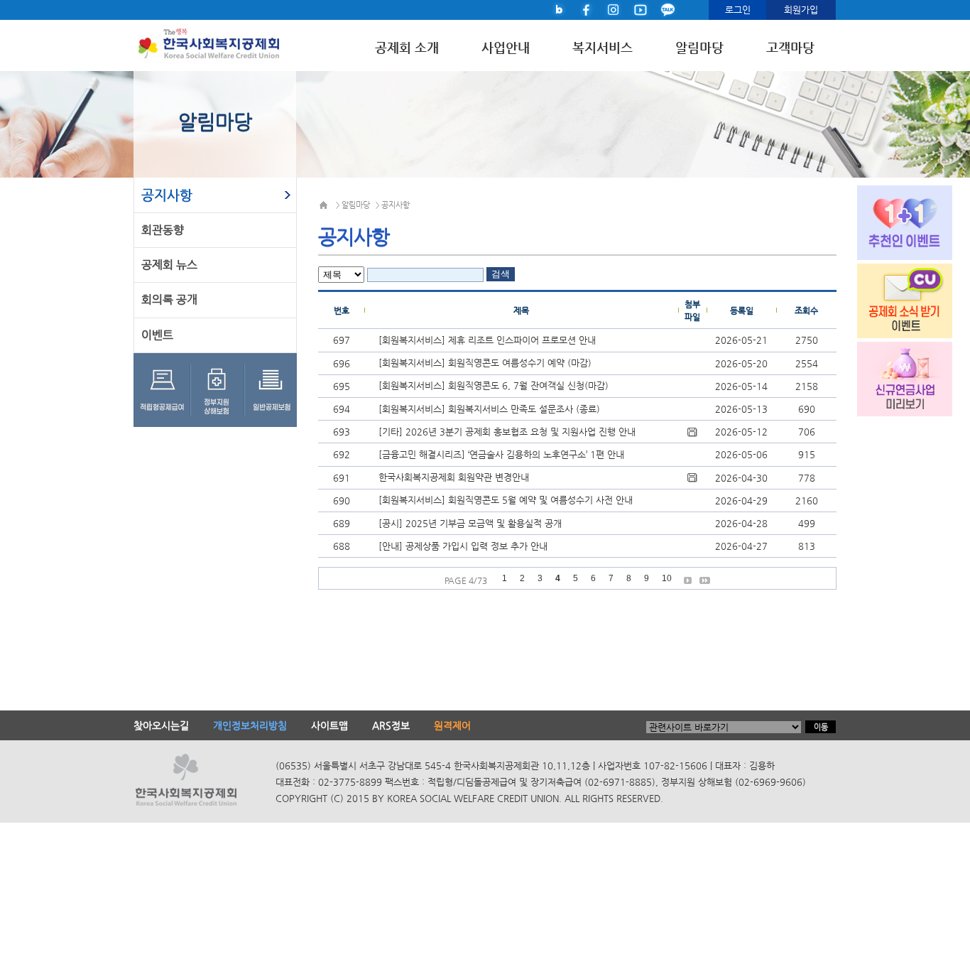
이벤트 (157, 335)
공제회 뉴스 (169, 264)
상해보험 (219, 390)
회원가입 (801, 9)
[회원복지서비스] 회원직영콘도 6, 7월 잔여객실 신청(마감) (493, 385)
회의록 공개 (169, 299)
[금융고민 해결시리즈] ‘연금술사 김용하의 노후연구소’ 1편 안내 (501, 454)
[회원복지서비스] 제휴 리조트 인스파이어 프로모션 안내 (487, 340)
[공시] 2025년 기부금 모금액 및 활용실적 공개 (470, 523)
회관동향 (162, 230)
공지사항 (166, 195)
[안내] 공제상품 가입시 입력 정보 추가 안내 (462, 546)
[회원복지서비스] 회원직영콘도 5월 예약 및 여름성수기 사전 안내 (505, 499)
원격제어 (452, 725)
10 (667, 578)
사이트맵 (329, 725)
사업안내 (505, 48)
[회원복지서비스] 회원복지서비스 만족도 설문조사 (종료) (489, 409)
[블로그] (559, 9)
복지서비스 (602, 48)
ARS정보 (391, 725)
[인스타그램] (613, 9)
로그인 (738, 9)
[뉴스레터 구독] (892, 299)
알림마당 (699, 48)
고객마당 (790, 48)
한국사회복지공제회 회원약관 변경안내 (453, 477)
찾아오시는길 (161, 725)
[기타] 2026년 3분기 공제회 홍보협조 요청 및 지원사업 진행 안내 (507, 431)
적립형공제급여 (162, 390)
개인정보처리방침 (250, 725)
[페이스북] (586, 9)
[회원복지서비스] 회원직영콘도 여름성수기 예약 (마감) (485, 362)
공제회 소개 (407, 48)
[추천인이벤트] (892, 220)
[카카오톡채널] (667, 9)
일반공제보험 (272, 390)
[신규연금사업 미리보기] (892, 377)
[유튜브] (640, 9)
